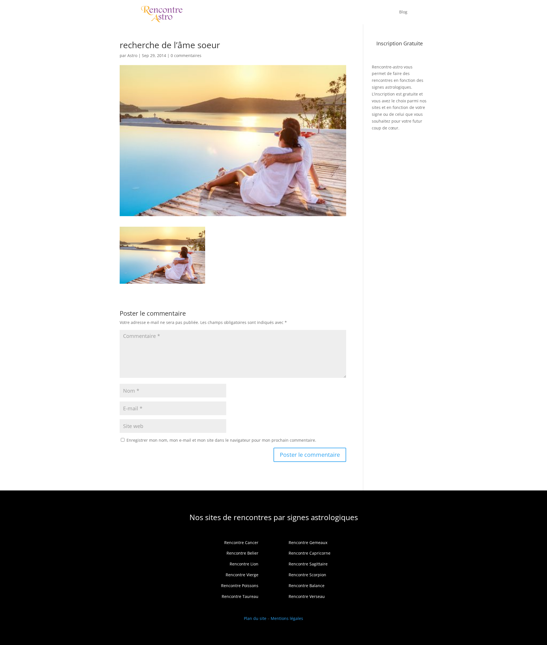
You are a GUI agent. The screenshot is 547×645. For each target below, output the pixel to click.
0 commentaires (186, 55)
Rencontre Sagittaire (308, 564)
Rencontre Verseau (307, 596)
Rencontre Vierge (242, 574)
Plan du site (255, 618)
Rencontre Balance (306, 585)
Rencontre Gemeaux (308, 542)
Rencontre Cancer (241, 542)
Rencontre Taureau (240, 596)
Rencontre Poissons (239, 585)
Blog (403, 12)
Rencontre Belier (242, 553)
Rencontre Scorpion (307, 574)
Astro (132, 55)
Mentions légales (287, 618)
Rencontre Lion (244, 564)
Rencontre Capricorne (309, 553)
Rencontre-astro (387, 67)
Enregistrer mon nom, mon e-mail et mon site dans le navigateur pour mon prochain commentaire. (221, 440)
